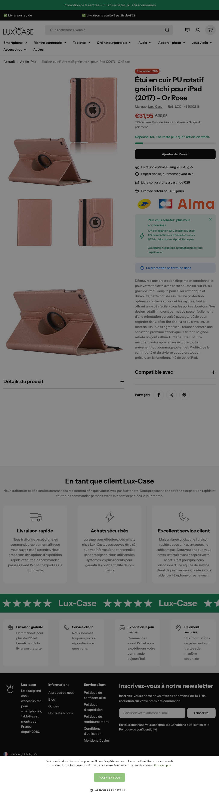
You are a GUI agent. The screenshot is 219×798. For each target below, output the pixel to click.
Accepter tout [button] (109, 777)
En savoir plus (163, 765)
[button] (109, 790)
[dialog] (109, 777)
